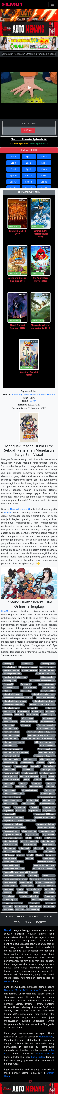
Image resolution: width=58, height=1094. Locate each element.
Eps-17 (28, 187)
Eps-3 (44, 156)
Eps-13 (13, 181)
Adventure (35, 394)
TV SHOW (34, 916)
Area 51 (38, 990)
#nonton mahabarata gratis (15, 879)
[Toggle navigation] (52, 4)
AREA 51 (48, 916)
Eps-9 (44, 169)
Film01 (7, 512)
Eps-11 (28, 175)
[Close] (30, 19)
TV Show (27, 990)
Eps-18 (44, 187)
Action (26, 394)
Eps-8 (28, 169)
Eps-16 (13, 187)
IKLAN (28, 922)
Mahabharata (46, 1036)
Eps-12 (44, 175)
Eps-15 (44, 181)
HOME (9, 916)
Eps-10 (13, 175)
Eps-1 (13, 156)
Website (8, 981)
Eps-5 (28, 162)
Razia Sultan (38, 1057)
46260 (33, 401)
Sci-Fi (43, 394)
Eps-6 (44, 162)
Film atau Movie (12, 990)
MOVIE (20, 916)
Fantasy (51, 394)
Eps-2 (28, 156)
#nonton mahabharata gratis (42, 879)
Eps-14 (28, 181)
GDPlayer (28, 130)
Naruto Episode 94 (20, 509)
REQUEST (41, 922)
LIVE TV (16, 922)
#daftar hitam (48, 687)
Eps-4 (13, 162)
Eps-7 (13, 169)
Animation (17, 394)
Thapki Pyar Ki (45, 1053)
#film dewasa (48, 718)
